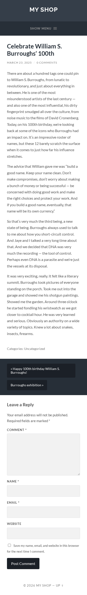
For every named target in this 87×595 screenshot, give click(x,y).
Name (13, 481)
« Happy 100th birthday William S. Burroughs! (35, 370)
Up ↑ (60, 585)
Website (14, 524)
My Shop (43, 9)
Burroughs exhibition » (27, 385)
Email (13, 502)
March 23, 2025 (19, 62)
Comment (17, 430)
